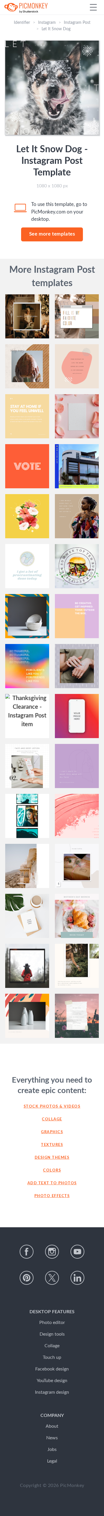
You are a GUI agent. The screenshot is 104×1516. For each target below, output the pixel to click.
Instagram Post (77, 23)
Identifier (22, 23)
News (52, 1438)
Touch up (52, 1357)
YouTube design (52, 1380)
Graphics (52, 1132)
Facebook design (52, 1369)
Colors (52, 1170)
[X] (52, 1278)
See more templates (52, 234)
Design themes (52, 1158)
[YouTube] (77, 1252)
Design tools (52, 1334)
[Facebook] (27, 1252)
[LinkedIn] (77, 1278)
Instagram (47, 23)
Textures (52, 1145)
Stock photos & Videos (52, 1106)
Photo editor (52, 1322)
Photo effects (52, 1196)
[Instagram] (52, 1252)
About (52, 1426)
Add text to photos (52, 1183)
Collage (52, 1119)
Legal (52, 1461)
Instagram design (52, 1392)
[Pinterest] (27, 1278)
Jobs (52, 1449)
